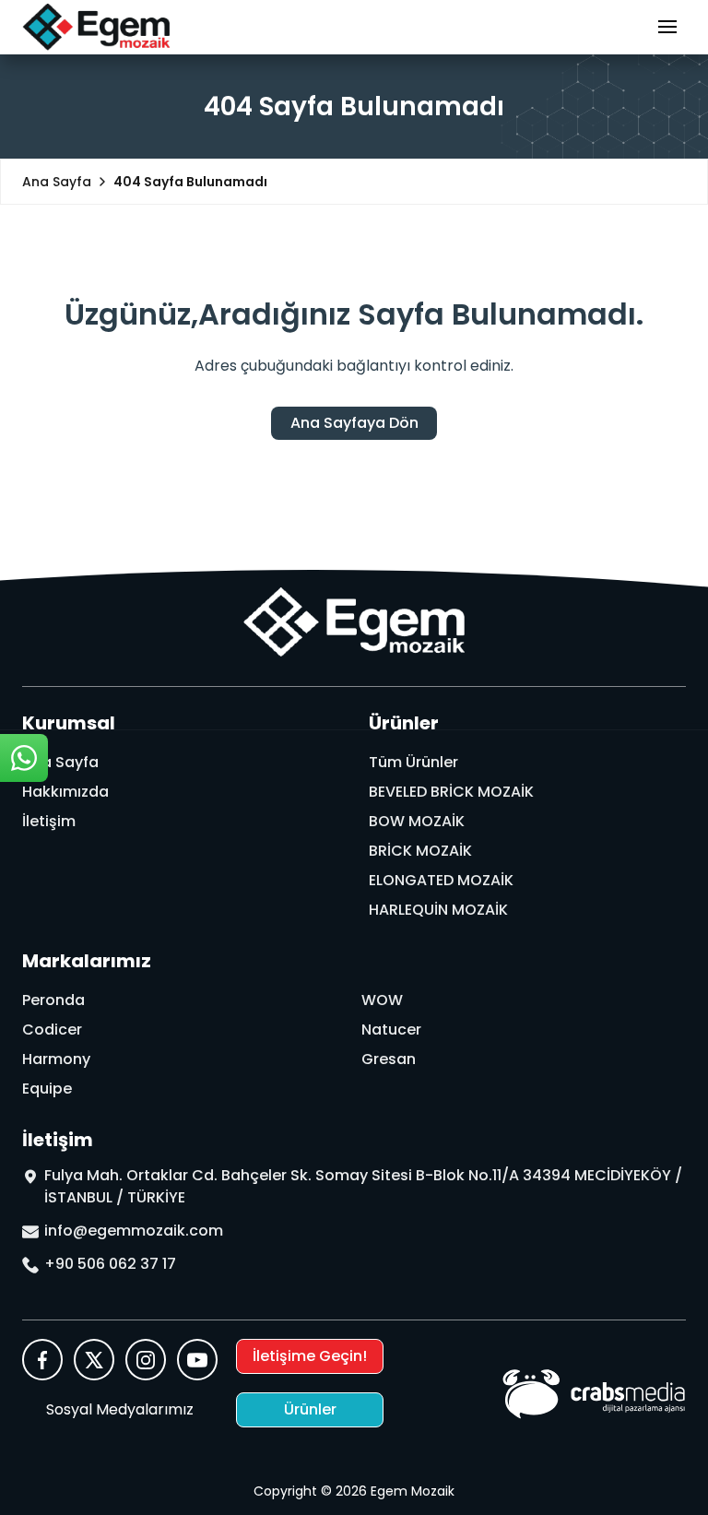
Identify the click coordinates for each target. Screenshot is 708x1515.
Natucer (391, 1029)
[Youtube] (197, 1359)
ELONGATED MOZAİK (441, 880)
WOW (382, 1000)
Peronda (53, 1000)
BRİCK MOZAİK (420, 850)
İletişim (49, 821)
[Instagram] (145, 1359)
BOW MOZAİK (417, 821)
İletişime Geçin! (310, 1356)
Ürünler (310, 1409)
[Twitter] (94, 1359)
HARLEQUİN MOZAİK (438, 909)
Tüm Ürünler (413, 762)
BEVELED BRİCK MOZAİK (451, 791)
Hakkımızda (65, 791)
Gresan (388, 1059)
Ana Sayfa (60, 762)
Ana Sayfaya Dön (354, 422)
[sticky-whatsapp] (24, 758)
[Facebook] (42, 1359)
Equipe (47, 1088)
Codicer (52, 1029)
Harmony (56, 1059)
